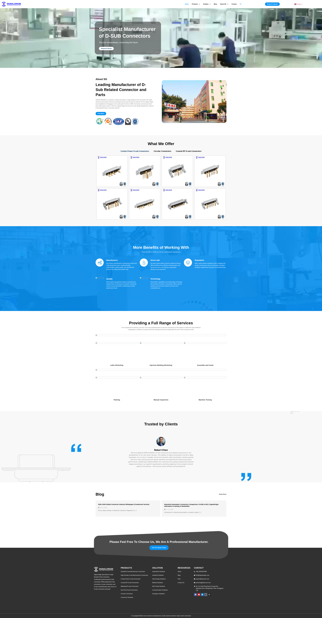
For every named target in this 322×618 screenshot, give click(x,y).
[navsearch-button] (240, 4)
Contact (234, 4)
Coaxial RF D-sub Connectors (188, 151)
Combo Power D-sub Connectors (135, 151)
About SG (223, 4)
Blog (215, 4)
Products (195, 4)
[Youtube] (198, 594)
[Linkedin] (202, 594)
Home (187, 4)
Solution (205, 4)
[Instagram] (209, 594)
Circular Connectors (162, 151)
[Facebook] (195, 594)
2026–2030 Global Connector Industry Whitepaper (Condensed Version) (123, 504)
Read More (222, 494)
